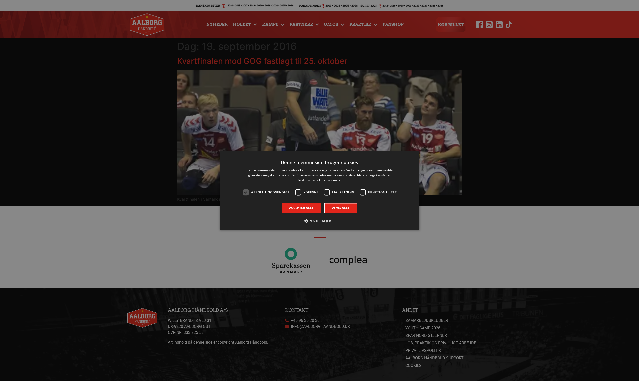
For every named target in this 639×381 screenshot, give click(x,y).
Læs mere (334, 180)
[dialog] (319, 190)
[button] (319, 221)
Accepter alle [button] (301, 208)
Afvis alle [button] (341, 208)
